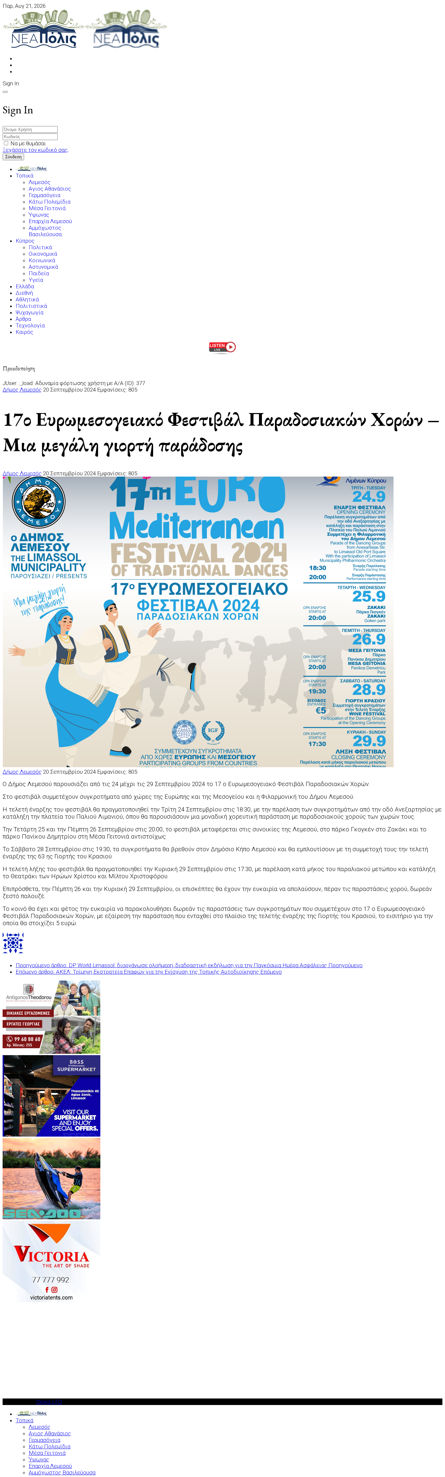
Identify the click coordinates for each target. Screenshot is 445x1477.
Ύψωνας (39, 214)
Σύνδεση (13, 156)
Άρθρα (23, 319)
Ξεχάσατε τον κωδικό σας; (35, 150)
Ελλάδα (25, 286)
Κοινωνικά (42, 260)
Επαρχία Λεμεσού (50, 221)
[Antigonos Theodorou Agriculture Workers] (51, 1052)
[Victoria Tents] (51, 1300)
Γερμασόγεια (44, 195)
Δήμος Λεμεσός (22, 389)
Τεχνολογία (30, 325)
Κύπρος (25, 240)
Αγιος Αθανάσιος (50, 188)
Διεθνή (24, 293)
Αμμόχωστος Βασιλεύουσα (45, 230)
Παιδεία (39, 273)
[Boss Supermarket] (51, 1134)
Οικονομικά (43, 254)
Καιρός (24, 332)
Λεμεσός (39, 182)
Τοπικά (24, 175)
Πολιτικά (40, 247)
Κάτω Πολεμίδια (49, 201)
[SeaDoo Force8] (51, 1217)
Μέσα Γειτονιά (47, 208)
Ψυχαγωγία (29, 312)
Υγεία (36, 280)
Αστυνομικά (43, 267)
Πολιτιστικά (31, 306)
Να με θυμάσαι (28, 143)
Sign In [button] (11, 83)
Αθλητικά (27, 299)
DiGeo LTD (49, 1401)
